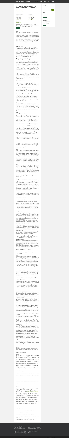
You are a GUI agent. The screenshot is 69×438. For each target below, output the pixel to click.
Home (35, 1)
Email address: (44, 23)
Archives (53, 1)
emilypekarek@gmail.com (31, 19)
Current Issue (49, 1)
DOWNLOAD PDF (18, 28)
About (37, 1)
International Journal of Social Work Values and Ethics (22, 1)
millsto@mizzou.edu (18, 19)
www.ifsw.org (29, 432)
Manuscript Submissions (43, 1)
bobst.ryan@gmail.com (18, 22)
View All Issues (45, 17)
